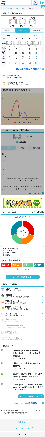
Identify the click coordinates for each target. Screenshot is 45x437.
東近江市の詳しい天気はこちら (28, 69)
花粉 (41, 2)
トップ (4, 8)
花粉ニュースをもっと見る (30, 396)
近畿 (17, 8)
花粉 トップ (22, 422)
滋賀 (22, 8)
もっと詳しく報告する (20, 277)
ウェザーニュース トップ (22, 428)
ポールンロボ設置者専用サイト (28, 403)
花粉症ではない (23, 269)
